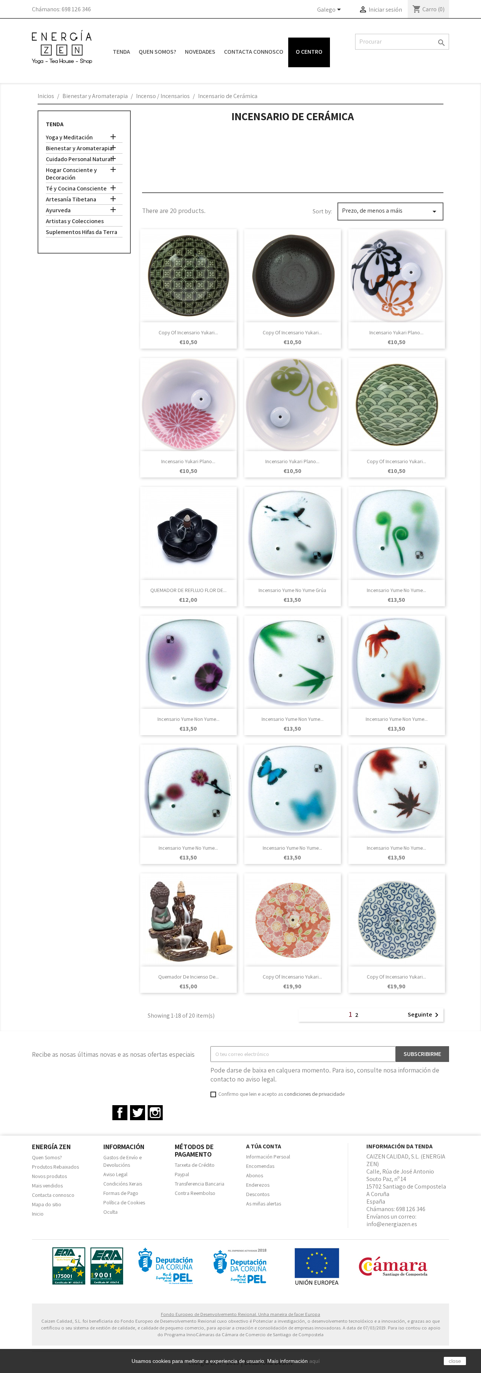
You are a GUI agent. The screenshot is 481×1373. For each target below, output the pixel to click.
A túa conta (263, 1146)
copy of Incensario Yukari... (188, 332)
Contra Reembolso (195, 1193)
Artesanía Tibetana (71, 199)
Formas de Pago (120, 1193)
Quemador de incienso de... (188, 976)
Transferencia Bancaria (199, 1183)
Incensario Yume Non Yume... (188, 719)
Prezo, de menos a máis (390, 211)
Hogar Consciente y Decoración (71, 173)
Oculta (110, 1211)
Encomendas (260, 1166)
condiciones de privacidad (313, 1094)
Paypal (182, 1174)
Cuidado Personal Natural (79, 159)
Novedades (200, 52)
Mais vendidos (47, 1185)
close (455, 1361)
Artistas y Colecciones (75, 221)
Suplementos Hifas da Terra (81, 232)
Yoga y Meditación (69, 137)
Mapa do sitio (46, 1204)
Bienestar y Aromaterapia (79, 148)
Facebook (119, 1112)
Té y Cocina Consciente (76, 188)
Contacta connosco (253, 52)
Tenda (121, 52)
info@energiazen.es (391, 1224)
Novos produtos (49, 1176)
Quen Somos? (157, 52)
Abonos (254, 1175)
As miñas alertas (263, 1203)
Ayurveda (58, 210)
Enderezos (257, 1184)
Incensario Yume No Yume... (396, 590)
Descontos (257, 1194)
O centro (309, 52)
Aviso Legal (115, 1174)
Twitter (137, 1112)
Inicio (38, 1213)
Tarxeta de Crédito (195, 1165)
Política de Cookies (124, 1202)
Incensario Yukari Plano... (396, 332)
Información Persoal (268, 1156)
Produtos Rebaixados (55, 1166)
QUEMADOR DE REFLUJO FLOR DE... (188, 590)
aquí (314, 1361)
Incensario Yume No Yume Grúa (292, 590)
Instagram (155, 1112)
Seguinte (424, 1015)
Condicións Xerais (122, 1183)
